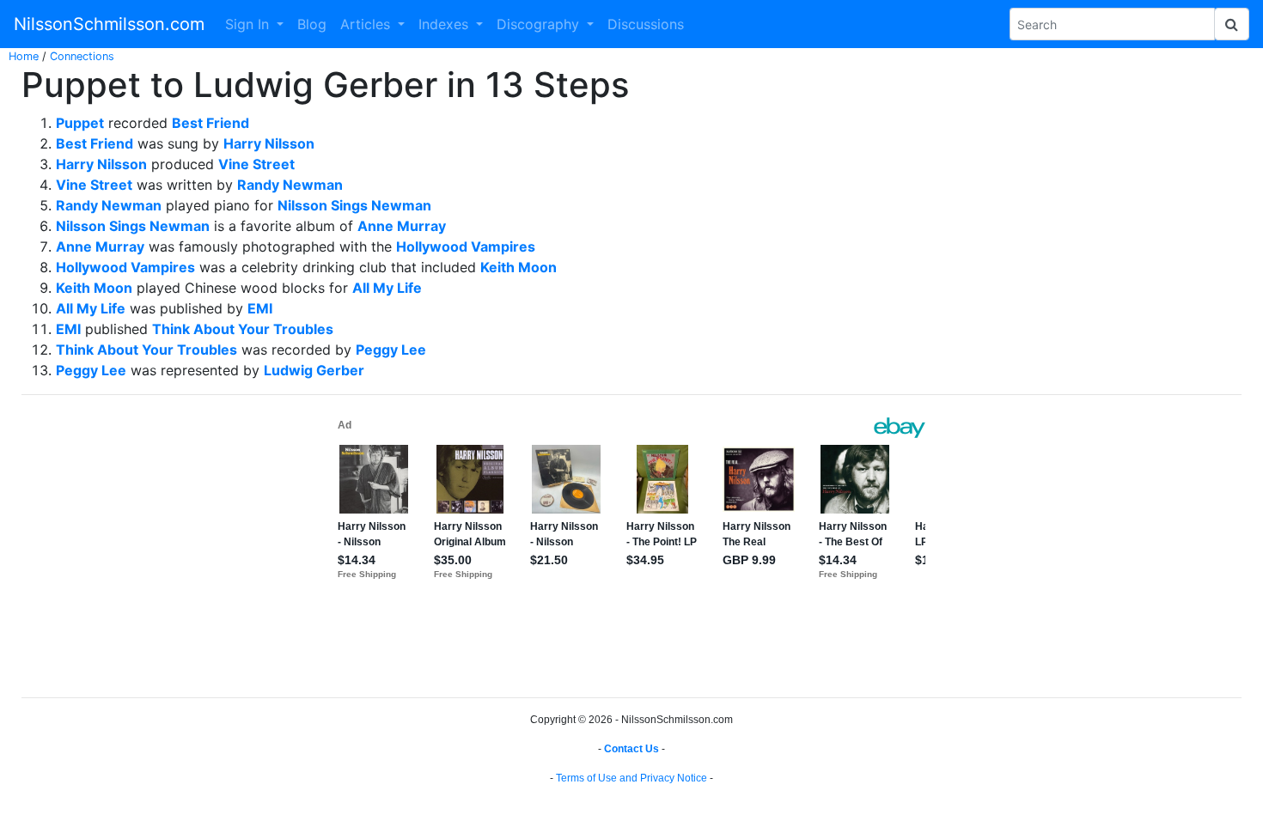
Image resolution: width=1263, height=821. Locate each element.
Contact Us (631, 749)
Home (24, 56)
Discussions (645, 24)
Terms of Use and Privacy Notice (631, 778)
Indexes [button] (445, 24)
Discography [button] (540, 24)
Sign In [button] (249, 24)
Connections (82, 56)
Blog (311, 24)
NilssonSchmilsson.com (109, 24)
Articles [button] (367, 24)
